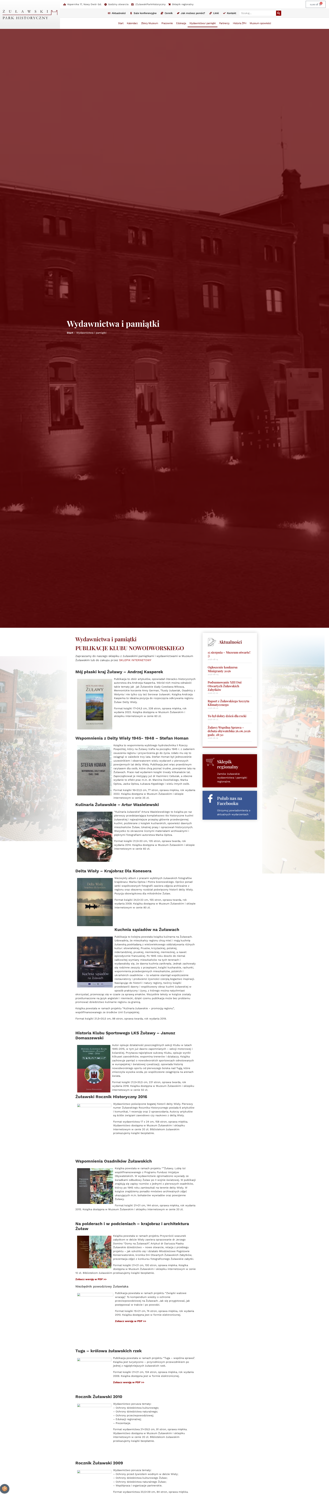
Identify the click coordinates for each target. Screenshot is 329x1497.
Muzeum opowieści (260, 23)
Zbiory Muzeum (149, 23)
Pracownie (167, 23)
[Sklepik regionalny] (210, 762)
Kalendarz (132, 23)
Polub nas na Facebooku (229, 800)
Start (120, 23)
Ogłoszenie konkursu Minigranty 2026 (222, 669)
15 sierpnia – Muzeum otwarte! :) (229, 654)
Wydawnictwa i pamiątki (202, 23)
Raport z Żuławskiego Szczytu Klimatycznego (228, 703)
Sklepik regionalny (227, 764)
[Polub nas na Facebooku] (210, 798)
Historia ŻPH (239, 23)
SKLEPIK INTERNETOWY (135, 660)
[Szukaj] (278, 13)
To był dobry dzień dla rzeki (227, 716)
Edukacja (181, 23)
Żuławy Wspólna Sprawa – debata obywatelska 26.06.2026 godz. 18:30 (229, 731)
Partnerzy (224, 23)
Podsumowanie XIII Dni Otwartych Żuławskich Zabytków (225, 686)
